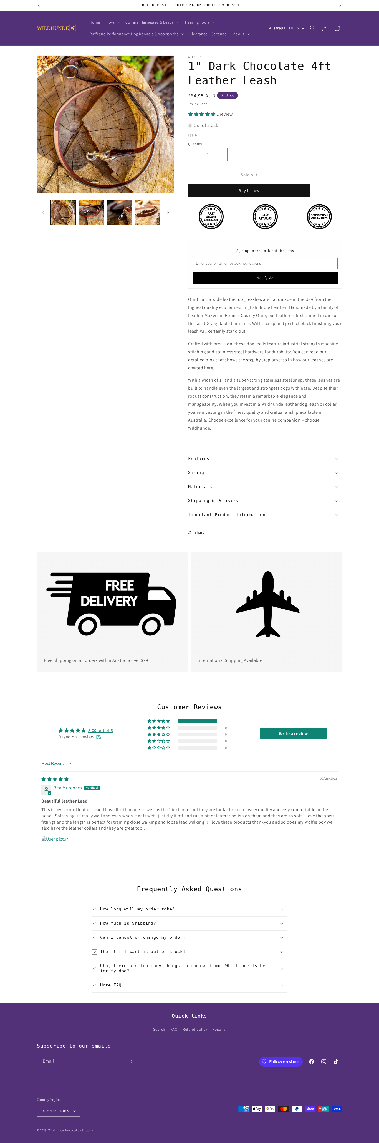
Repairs (219, 1029)
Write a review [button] (293, 733)
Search (159, 1029)
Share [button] (199, 532)
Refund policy (195, 1029)
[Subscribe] (130, 1061)
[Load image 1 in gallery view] (63, 212)
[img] (55, 779)
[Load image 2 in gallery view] (91, 212)
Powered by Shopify (79, 1130)
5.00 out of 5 (100, 730)
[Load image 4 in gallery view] (147, 212)
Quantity (195, 144)
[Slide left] (43, 212)
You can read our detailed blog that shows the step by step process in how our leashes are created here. (260, 360)
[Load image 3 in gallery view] (119, 212)
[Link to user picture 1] (54, 849)
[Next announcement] (340, 5)
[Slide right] (168, 212)
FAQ (174, 1029)
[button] (112, 22)
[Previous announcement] (39, 5)
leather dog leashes (242, 299)
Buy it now (249, 190)
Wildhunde (56, 1130)
